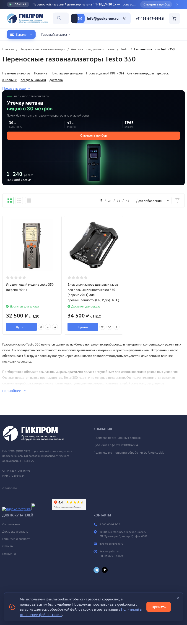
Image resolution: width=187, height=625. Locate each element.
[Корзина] (174, 18)
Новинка (40, 73)
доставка (56, 79)
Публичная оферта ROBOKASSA (116, 445)
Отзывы (7, 546)
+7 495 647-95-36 (150, 18)
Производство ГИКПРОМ (105, 73)
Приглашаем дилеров (66, 73)
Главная (8, 49)
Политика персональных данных (117, 438)
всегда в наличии (33, 79)
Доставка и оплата (15, 531)
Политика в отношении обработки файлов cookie (129, 452)
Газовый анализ (54, 34)
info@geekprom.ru (102, 18)
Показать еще (14, 88)
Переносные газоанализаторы (42, 49)
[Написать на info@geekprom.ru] (80, 18)
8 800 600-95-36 (109, 524)
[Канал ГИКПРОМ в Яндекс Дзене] (105, 570)
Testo (124, 49)
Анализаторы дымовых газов (93, 49)
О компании (11, 524)
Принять (159, 607)
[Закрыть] (177, 4)
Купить (21, 327)
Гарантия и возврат (16, 539)
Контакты (9, 553)
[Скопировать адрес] (125, 18)
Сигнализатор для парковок (148, 73)
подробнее (12, 390)
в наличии (9, 79)
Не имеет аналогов (16, 73)
